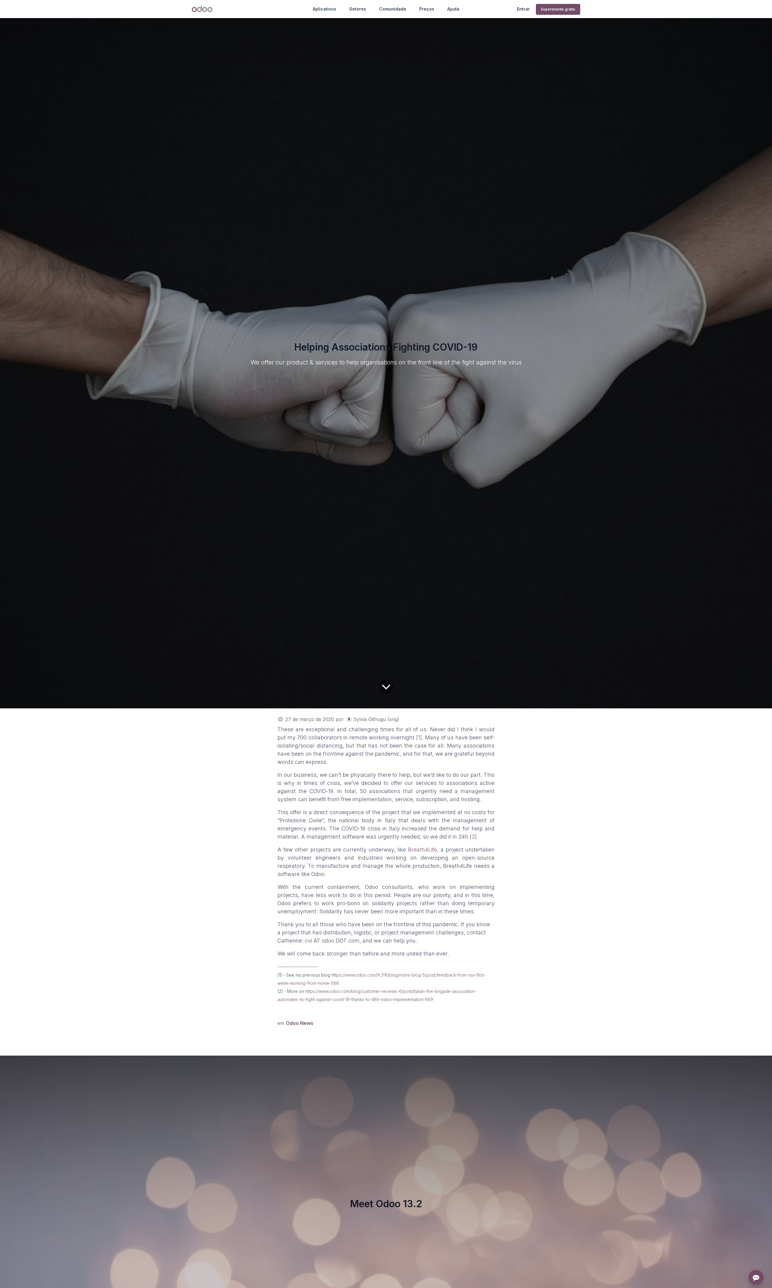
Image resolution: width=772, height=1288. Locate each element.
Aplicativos (324, 8)
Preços (426, 8)
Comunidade (392, 8)
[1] (419, 737)
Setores (357, 8)
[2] (473, 836)
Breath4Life (422, 849)
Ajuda (453, 8)
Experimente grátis (558, 9)
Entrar (523, 8)
